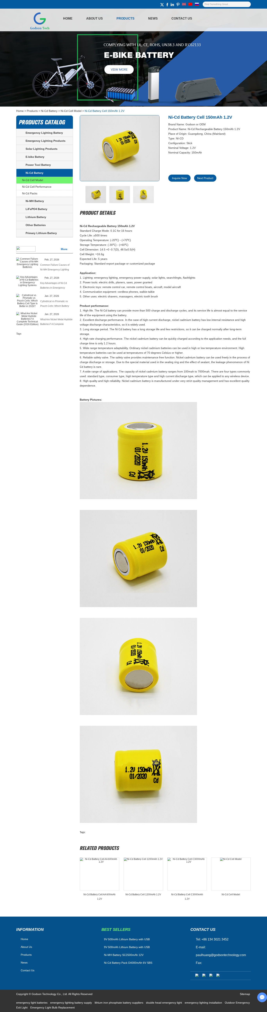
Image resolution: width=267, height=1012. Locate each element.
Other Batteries (36, 225)
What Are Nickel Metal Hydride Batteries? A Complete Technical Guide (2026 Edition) (56, 322)
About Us (94, 18)
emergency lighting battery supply (71, 1002)
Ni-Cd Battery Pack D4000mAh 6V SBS (128, 962)
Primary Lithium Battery (41, 233)
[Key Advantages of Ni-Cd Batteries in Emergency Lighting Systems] (27, 281)
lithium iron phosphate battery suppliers (119, 1002)
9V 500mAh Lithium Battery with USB (127, 947)
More (64, 249)
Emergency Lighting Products (45, 140)
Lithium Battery (36, 217)
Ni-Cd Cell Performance (36, 186)
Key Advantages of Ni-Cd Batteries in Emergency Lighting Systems (53, 286)
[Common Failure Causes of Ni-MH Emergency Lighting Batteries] (27, 262)
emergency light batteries (32, 1002)
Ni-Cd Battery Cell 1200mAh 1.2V (143, 894)
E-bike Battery (35, 156)
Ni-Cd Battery (49, 110)
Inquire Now (179, 178)
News (153, 18)
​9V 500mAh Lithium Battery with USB (127, 939)
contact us (202, 929)
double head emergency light (164, 1002)
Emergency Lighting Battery (44, 132)
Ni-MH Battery (35, 201)
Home (68, 18)
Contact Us (181, 18)
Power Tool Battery (38, 164)
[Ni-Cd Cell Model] (231, 874)
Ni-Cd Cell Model (71, 110)
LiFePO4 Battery (36, 209)
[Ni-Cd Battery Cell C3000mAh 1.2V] (187, 874)
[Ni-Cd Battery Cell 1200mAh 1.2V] (143, 874)
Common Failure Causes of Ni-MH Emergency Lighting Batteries (54, 268)
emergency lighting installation (204, 1002)
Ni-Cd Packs (29, 193)
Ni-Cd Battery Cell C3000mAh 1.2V (187, 896)
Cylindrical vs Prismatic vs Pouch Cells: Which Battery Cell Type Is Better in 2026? (54, 304)
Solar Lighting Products (41, 148)
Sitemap (245, 994)
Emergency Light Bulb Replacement (52, 1007)
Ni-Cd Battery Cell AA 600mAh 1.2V (99, 896)
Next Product (205, 178)
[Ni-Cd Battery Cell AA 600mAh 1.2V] (99, 874)
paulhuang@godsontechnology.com (221, 955)
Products (125, 18)
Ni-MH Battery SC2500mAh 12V (123, 954)
